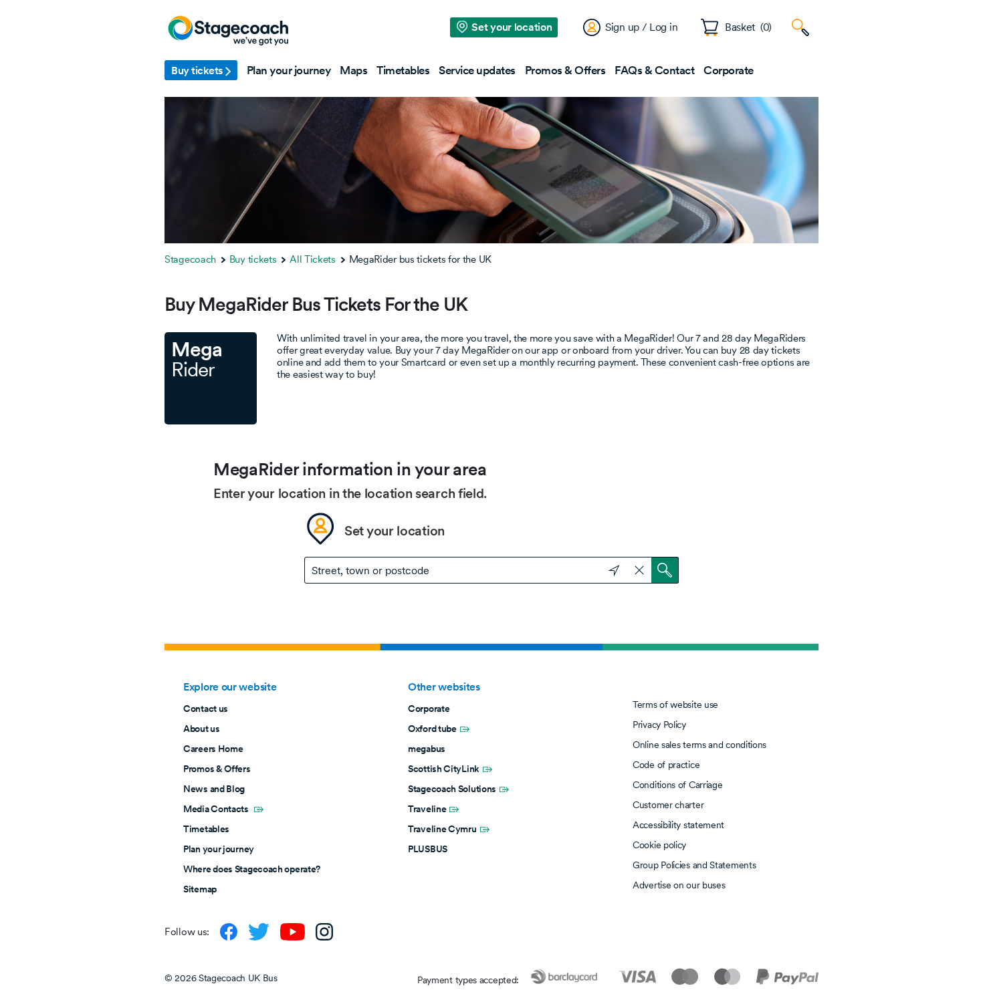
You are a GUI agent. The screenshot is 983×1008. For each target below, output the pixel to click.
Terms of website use (675, 705)
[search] (665, 570)
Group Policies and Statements (694, 865)
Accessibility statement (678, 825)
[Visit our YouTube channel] (292, 931)
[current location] (608, 569)
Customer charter (668, 805)
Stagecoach (190, 259)
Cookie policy (659, 845)
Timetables (206, 829)
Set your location (394, 530)
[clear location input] (639, 570)
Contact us (205, 709)
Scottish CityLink (443, 769)
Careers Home (213, 749)
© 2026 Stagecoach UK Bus (221, 978)
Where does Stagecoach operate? (251, 869)
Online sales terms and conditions (699, 745)
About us (201, 729)
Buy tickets (253, 259)
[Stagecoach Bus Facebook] (228, 931)
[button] (201, 70)
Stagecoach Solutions (452, 789)
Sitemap (200, 889)
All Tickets (313, 259)
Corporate (428, 709)
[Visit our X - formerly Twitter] (258, 931)
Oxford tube (432, 729)
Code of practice (666, 765)
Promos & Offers (217, 769)
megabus (426, 749)
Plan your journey (218, 849)
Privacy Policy (659, 725)
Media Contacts (217, 809)
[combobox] (491, 570)
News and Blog (214, 789)
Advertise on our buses (679, 885)
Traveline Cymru (442, 829)
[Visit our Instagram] (324, 931)
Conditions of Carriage (677, 785)
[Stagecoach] (228, 31)
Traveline (427, 809)
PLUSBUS (427, 849)
